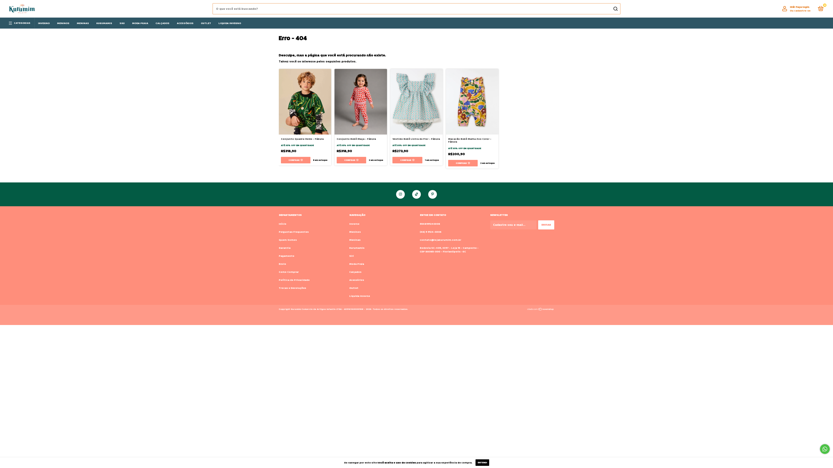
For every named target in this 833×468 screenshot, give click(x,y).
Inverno (44, 23)
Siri (122, 23)
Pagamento (286, 256)
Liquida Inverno (229, 23)
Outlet (206, 23)
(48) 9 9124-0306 (430, 232)
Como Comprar (289, 272)
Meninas (83, 23)
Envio (282, 264)
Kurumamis (104, 23)
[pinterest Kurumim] (432, 194)
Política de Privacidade (294, 280)
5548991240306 (430, 224)
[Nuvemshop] (540, 310)
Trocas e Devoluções (292, 288)
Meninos (63, 23)
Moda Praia (140, 23)
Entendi (482, 462)
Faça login (802, 7)
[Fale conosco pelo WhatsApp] (825, 449)
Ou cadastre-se (800, 11)
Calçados (162, 23)
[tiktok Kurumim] (416, 194)
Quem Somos (288, 240)
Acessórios (185, 23)
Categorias (22, 23)
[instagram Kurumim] (400, 194)
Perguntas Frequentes (294, 232)
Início (282, 224)
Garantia (284, 248)
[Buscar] (615, 9)
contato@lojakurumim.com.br (440, 240)
